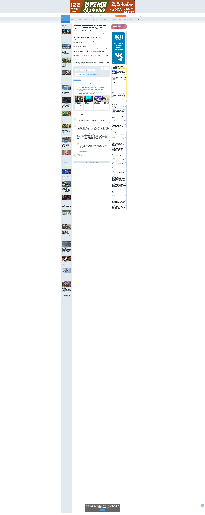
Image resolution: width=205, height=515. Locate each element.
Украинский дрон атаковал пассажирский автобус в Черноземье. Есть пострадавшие (66, 190)
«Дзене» (89, 63)
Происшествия (105, 19)
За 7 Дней (119, 68)
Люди (72, 21)
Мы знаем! (132, 19)
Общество (65, 162)
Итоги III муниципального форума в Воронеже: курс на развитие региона (88, 104)
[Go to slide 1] (118, 29)
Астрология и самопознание (67, 200)
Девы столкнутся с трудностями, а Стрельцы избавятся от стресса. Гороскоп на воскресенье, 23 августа (66, 38)
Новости (73, 19)
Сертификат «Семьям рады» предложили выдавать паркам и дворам (97, 104)
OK (102, 510)
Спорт (65, 63)
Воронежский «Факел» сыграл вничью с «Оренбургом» (66, 65)
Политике (107, 506)
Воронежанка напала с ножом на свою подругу (66, 263)
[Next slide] (110, 103)
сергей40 (78, 154)
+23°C (103, 15)
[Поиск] (142, 19)
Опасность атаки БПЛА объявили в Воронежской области (66, 93)
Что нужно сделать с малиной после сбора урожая (66, 119)
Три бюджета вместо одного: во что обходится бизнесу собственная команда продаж (108, 104)
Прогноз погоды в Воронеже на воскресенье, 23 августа (65, 53)
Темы (120, 19)
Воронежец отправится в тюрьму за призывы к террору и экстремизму (66, 164)
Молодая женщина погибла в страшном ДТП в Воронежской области (65, 145)
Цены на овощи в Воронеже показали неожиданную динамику (66, 289)
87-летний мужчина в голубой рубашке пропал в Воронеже (65, 158)
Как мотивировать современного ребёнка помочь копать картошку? (66, 132)
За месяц (123, 68)
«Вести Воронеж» (97, 44)
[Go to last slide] (73, 103)
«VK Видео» (102, 63)
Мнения (126, 19)
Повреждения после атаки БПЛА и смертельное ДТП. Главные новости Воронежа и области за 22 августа (66, 79)
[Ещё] (138, 19)
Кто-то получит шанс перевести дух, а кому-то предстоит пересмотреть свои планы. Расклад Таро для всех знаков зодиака (66, 204)
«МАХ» (89, 62)
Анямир (78, 118)
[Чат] (202, 505)
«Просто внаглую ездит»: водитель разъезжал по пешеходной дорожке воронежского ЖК (66, 219)
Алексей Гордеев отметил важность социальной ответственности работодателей (78, 104)
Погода (98, 19)
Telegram (80, 63)
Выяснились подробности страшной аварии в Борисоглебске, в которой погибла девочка (66, 250)
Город (92, 19)
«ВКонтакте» (85, 63)
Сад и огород (66, 116)
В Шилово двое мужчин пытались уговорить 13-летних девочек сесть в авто (66, 106)
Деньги (65, 287)
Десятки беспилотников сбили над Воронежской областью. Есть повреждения (66, 276)
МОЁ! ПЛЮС (114, 19)
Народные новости (83, 19)
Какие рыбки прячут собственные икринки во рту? (66, 177)
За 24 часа (114, 68)
